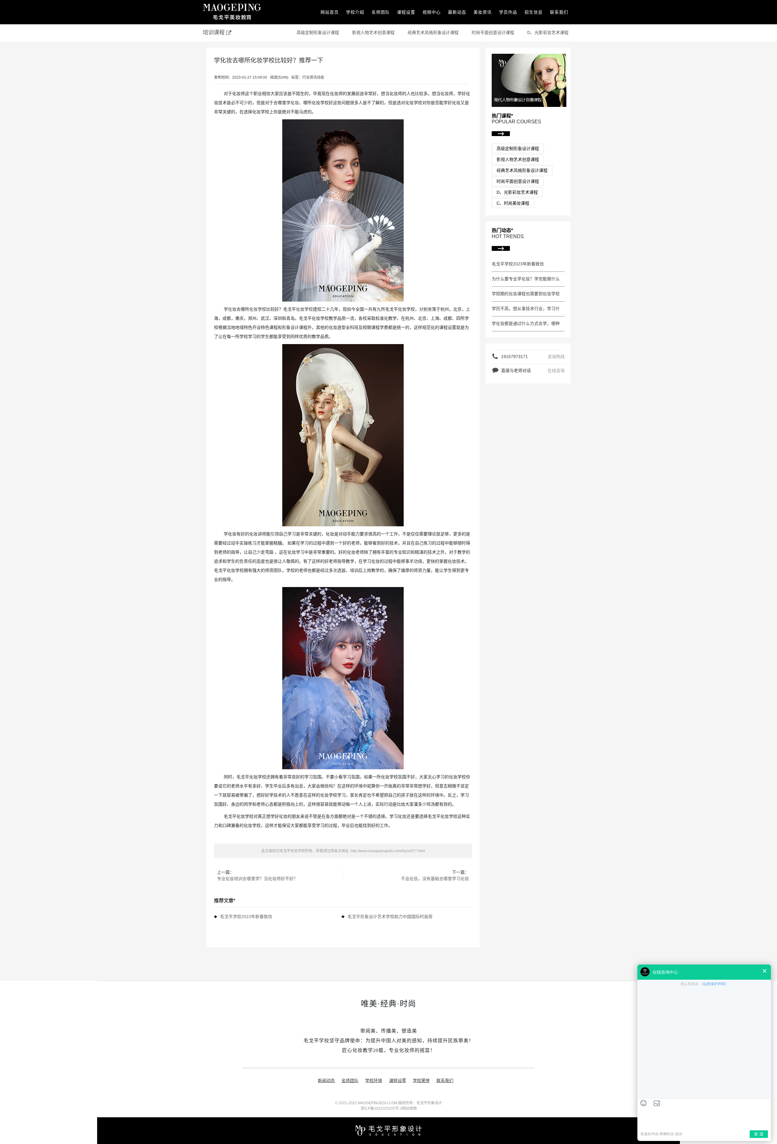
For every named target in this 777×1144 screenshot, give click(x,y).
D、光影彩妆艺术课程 (547, 32)
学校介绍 (355, 12)
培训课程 (214, 32)
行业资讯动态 (313, 77)
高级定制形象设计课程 (318, 32)
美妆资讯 (482, 12)
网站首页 (330, 12)
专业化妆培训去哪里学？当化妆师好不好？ (257, 878)
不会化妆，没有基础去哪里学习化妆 (435, 878)
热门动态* (502, 230)
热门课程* (502, 115)
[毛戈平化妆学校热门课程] (529, 79)
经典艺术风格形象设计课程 (433, 32)
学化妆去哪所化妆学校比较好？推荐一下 (268, 60)
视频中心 (431, 12)
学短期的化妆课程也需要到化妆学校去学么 (526, 294)
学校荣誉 (421, 1080)
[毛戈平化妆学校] (232, 12)
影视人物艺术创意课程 (373, 32)
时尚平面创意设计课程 (493, 32)
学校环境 (373, 1080)
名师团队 (381, 12)
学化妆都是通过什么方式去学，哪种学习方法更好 (526, 324)
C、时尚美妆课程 (513, 203)
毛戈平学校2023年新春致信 (246, 916)
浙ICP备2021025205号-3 (381, 1108)
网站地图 (409, 1108)
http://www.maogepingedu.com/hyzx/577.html (387, 851)
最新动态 (457, 12)
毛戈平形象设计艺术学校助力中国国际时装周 (390, 916)
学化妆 (292, 102)
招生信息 (533, 12)
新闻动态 (326, 1080)
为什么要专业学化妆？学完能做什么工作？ (526, 279)
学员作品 (508, 12)
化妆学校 (257, 309)
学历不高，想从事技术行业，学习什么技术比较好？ (526, 309)
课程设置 (406, 12)
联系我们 (559, 12)
